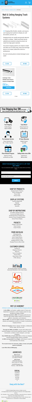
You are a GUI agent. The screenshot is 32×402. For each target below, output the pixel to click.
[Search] (29, 6)
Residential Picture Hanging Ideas (17, 215)
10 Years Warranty (24, 139)
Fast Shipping (8, 125)
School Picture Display (17, 218)
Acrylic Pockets (17, 227)
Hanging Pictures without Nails (17, 242)
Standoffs (17, 206)
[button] (26, 3)
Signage (17, 202)
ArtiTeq (24, 268)
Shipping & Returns (17, 250)
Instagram (17, 374)
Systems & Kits (13, 9)
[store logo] (10, 3)
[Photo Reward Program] (8, 148)
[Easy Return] (24, 119)
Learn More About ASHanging (9, 347)
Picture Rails (17, 194)
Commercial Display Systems (17, 214)
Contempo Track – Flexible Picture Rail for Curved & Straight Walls (8, 79)
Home (3, 9)
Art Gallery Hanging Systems (17, 212)
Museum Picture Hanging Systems (17, 217)
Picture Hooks (17, 195)
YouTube (17, 377)
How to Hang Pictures (17, 237)
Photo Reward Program (8, 153)
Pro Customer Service (8, 139)
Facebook (17, 372)
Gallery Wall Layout (17, 235)
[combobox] (16, 6)
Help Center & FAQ (17, 256)
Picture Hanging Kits (17, 192)
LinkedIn (17, 379)
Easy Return (24, 125)
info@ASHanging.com (17, 364)
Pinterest (17, 375)
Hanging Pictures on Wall (17, 240)
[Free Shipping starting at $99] (16, 110)
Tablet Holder (17, 204)
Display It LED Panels (17, 224)
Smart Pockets (17, 226)
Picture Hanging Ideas (17, 238)
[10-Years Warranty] (24, 134)
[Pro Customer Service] (8, 134)
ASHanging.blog (17, 234)
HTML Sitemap (17, 257)
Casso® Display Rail (17, 201)
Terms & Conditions (17, 253)
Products (7, 9)
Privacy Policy (17, 254)
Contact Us (17, 248)
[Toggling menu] (2, 2)
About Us (17, 251)
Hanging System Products (17, 190)
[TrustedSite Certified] (17, 301)
